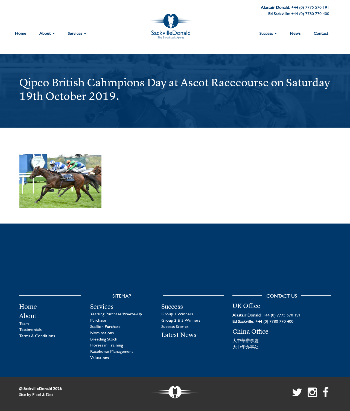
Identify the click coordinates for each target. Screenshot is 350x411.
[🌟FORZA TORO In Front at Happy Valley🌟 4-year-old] (296, 266)
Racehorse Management (111, 352)
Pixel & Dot (42, 395)
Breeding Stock (103, 339)
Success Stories (174, 327)
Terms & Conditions (37, 336)
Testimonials (30, 330)
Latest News (178, 335)
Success (266, 33)
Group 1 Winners (177, 314)
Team (24, 324)
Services (75, 33)
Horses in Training (106, 345)
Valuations (99, 358)
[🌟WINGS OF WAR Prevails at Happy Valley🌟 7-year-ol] (215, 266)
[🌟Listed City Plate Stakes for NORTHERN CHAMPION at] (135, 266)
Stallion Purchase (105, 327)
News (295, 33)
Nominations (102, 333)
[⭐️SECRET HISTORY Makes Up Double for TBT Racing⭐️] (54, 266)
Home (20, 33)
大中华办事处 (245, 347)
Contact (321, 33)
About (45, 33)
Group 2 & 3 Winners (180, 320)
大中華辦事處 (245, 341)
